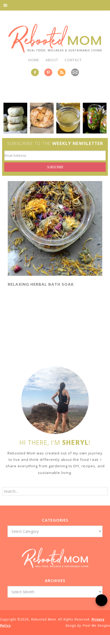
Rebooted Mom (55, 38)
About (52, 60)
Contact (73, 60)
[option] (15, 118)
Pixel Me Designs (96, 625)
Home (33, 60)
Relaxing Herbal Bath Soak (41, 284)
